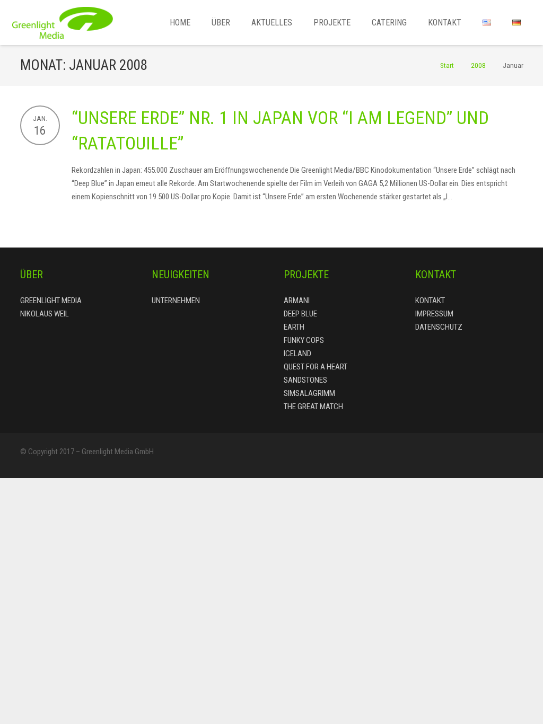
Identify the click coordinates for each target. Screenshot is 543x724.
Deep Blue (300, 314)
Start (447, 65)
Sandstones (305, 380)
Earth (294, 327)
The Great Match (313, 406)
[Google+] (470, 455)
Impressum (434, 314)
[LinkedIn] (492, 455)
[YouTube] (513, 455)
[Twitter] (449, 455)
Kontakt (430, 300)
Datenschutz (438, 327)
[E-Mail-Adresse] (407, 455)
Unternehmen (176, 300)
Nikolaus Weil (44, 314)
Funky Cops (304, 340)
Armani (297, 300)
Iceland (297, 353)
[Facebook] (428, 455)
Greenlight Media (51, 300)
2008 (478, 65)
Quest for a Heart (315, 367)
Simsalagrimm (309, 393)
